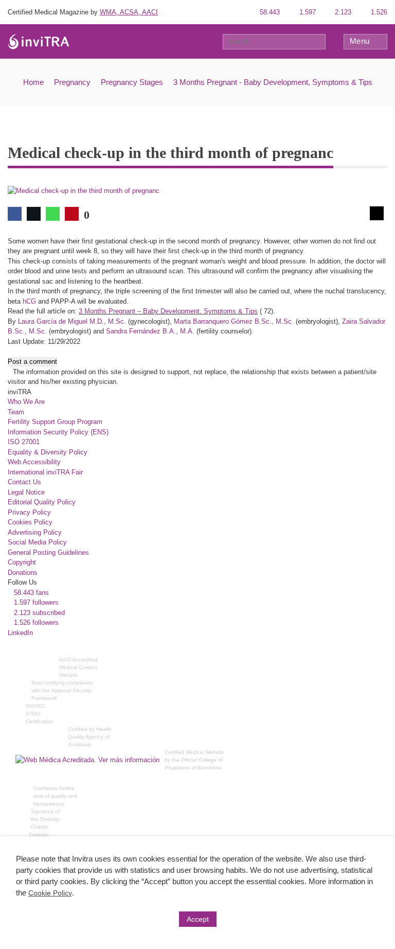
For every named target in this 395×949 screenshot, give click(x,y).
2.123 (342, 12)
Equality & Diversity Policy (47, 452)
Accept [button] (198, 919)
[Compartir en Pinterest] (72, 214)
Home (33, 82)
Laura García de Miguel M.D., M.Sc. (72, 321)
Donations (23, 572)
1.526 (378, 12)
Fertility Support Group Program (55, 422)
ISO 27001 (24, 442)
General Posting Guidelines (48, 552)
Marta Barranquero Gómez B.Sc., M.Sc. (234, 321)
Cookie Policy (50, 893)
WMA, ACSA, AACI (129, 12)
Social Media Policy (37, 542)
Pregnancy (72, 82)
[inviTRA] (38, 41)
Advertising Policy (35, 532)
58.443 (269, 12)
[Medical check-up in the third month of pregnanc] (83, 191)
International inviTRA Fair (45, 472)
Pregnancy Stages (132, 82)
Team (16, 412)
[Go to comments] (377, 213)
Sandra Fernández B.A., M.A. (150, 331)
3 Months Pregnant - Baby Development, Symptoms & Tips (272, 82)
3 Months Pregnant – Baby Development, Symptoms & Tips (168, 311)
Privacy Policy (29, 512)
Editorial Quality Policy (42, 502)
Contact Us (24, 482)
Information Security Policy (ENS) (58, 432)
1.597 (306, 12)
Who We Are (26, 402)
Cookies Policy (30, 522)
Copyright (22, 562)
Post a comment (32, 361)
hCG (29, 301)
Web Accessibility (34, 462)
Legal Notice (26, 492)
